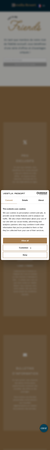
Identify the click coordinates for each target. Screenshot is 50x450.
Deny (25, 255)
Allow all (25, 241)
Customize (23, 248)
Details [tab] (25, 200)
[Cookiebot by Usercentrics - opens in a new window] (36, 193)
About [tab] (41, 200)
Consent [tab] (9, 200)
